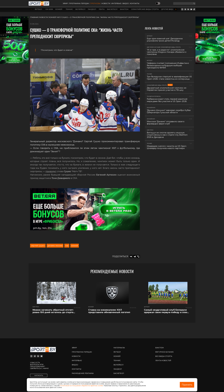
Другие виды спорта (171, 9)
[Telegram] (134, 256)
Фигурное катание (164, 352)
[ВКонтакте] (131, 256)
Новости (106, 3)
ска (66, 245)
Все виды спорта (163, 356)
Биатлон (124, 9)
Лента (101, 9)
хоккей (74, 245)
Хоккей (58, 9)
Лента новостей (163, 360)
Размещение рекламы (83, 373)
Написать (38, 375)
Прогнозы (95, 3)
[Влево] (31, 9)
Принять (187, 384)
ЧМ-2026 (49, 9)
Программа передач (79, 3)
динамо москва (54, 245)
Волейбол (80, 9)
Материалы (119, 348)
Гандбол (92, 9)
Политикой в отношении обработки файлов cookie (81, 386)
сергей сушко (38, 245)
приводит (51, 171)
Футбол (38, 9)
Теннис (69, 9)
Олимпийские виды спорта (145, 9)
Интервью (116, 3)
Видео (125, 3)
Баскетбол (112, 9)
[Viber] (138, 256)
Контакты (134, 3)
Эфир (65, 3)
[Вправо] (175, 9)
